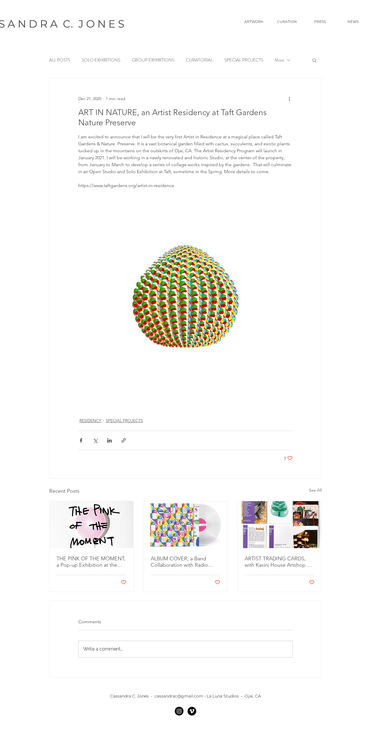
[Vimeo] (192, 711)
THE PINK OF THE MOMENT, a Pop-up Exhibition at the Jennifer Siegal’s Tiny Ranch (91, 561)
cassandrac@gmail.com (178, 696)
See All (315, 490)
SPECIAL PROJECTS (243, 60)
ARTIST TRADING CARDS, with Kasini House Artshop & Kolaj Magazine (278, 561)
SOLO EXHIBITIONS (101, 60)
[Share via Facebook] (81, 440)
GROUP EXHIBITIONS (153, 60)
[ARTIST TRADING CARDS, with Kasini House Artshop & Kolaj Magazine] (279, 524)
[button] (314, 60)
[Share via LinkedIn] (109, 440)
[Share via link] (123, 440)
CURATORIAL (199, 60)
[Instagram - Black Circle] (179, 711)
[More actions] (289, 98)
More (279, 60)
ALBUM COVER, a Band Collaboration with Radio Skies (179, 561)
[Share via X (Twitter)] (95, 440)
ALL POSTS (59, 60)
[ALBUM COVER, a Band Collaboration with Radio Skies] (186, 524)
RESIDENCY (90, 420)
